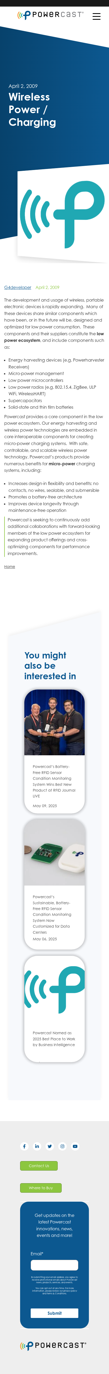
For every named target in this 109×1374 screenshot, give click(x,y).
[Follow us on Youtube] (77, 1147)
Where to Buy (41, 1188)
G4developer (17, 287)
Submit (55, 1313)
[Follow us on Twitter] (52, 1147)
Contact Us (39, 1165)
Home (9, 566)
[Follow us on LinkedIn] (39, 1147)
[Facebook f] (26, 1147)
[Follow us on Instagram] (64, 1147)
